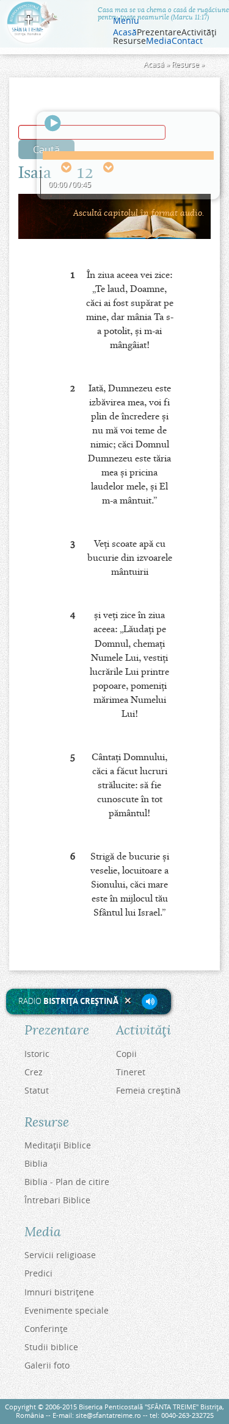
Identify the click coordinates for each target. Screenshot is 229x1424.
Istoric (36, 1053)
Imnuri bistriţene (59, 1292)
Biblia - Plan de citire (66, 1181)
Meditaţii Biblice (57, 1145)
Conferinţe (46, 1328)
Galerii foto (47, 1365)
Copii (126, 1053)
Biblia (36, 1163)
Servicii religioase (60, 1255)
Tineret (130, 1072)
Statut (36, 1090)
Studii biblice (51, 1347)
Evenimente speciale (66, 1310)
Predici (38, 1273)
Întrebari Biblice (57, 1200)
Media (159, 41)
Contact (187, 41)
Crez (33, 1072)
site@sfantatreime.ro (108, 1415)
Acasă (125, 32)
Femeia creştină (148, 1090)
